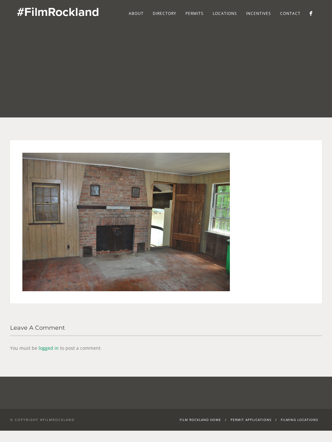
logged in (49, 348)
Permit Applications (251, 419)
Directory (164, 13)
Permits (194, 13)
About (136, 13)
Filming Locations (299, 419)
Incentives (258, 13)
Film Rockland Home (200, 419)
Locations (225, 13)
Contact (290, 13)
